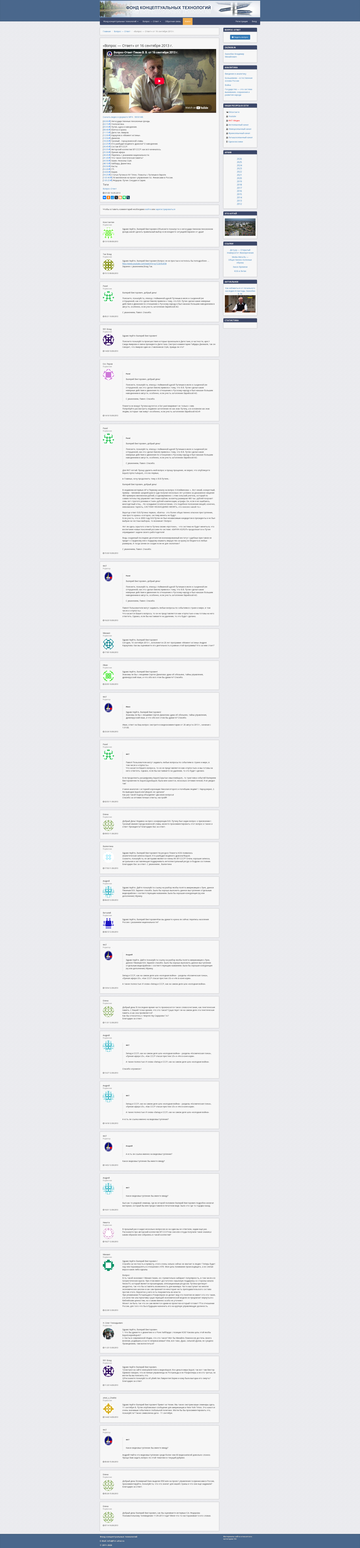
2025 (239, 162)
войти (148, 209)
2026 (239, 158)
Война (228, 85)
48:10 (105, 163)
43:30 (105, 160)
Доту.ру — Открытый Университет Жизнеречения (240, 251)
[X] (116, 197)
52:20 (105, 169)
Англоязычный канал (238, 124)
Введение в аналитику (235, 73)
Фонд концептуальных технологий (120, 21)
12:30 (105, 135)
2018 (239, 184)
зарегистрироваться (165, 209)
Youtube (232, 116)
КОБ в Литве (240, 271)
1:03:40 (106, 177)
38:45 (105, 155)
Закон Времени (240, 266)
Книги (187, 21)
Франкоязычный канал (239, 133)
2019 (239, 181)
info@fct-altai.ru (115, 1541)
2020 (239, 178)
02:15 (105, 124)
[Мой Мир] (112, 197)
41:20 (105, 157)
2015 (239, 194)
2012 (239, 203)
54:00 (105, 172)
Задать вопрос (241, 37)
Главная (107, 31)
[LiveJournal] (128, 197)
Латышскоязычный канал (241, 137)
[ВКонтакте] (104, 197)
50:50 (105, 166)
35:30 (105, 152)
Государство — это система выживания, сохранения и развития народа (238, 92)
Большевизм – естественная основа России (238, 79)
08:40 (105, 129)
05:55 (105, 126)
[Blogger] (120, 197)
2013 (239, 200)
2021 (239, 174)
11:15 (105, 132)
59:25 (105, 174)
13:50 (105, 138)
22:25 (105, 143)
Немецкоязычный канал (240, 129)
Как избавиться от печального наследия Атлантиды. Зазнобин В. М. (240, 291)
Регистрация (242, 21)
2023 (239, 168)
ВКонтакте (234, 112)
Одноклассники (235, 141)
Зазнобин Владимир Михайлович (234, 55)
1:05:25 (106, 180)
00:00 (105, 121)
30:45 (105, 146)
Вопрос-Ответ (110, 188)
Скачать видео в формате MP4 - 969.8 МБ (123, 117)
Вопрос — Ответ (151, 21)
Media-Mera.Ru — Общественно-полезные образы (240, 260)
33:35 (105, 149)
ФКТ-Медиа (234, 120)
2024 (239, 165)
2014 (239, 197)
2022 (239, 171)
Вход (254, 21)
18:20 (105, 141)
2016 (239, 191)
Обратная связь (173, 21)
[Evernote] (124, 197)
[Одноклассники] (108, 197)
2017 (239, 187)
